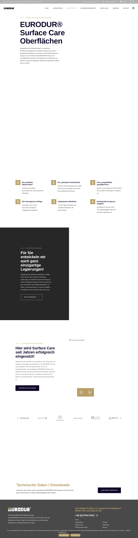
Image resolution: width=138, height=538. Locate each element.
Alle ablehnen (75, 535)
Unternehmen (79, 522)
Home (77, 519)
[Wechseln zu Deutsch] (131, 2)
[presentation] (81, 392)
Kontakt (105, 522)
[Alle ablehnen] (136, 533)
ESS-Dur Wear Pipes (81, 527)
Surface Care (79, 525)
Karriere (105, 527)
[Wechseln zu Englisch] (133, 2)
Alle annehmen (63, 535)
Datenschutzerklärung (73, 532)
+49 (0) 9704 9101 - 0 (86, 515)
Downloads (106, 525)
